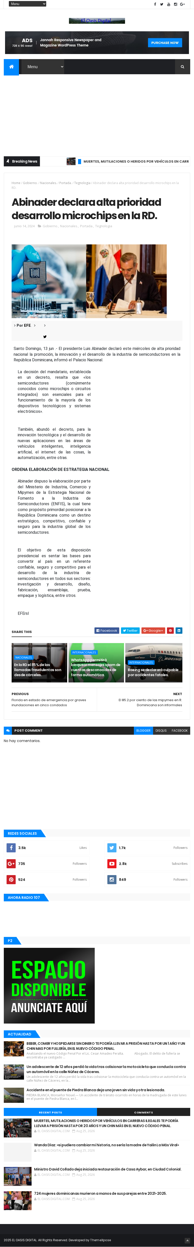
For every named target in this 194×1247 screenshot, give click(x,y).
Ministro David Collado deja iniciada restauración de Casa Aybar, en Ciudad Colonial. (107, 1169)
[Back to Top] (187, 1240)
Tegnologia (82, 183)
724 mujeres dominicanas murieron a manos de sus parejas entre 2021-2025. (100, 1193)
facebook (180, 730)
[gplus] (182, 4)
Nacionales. (48, 183)
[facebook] (155, 4)
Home (16, 183)
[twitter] (162, 4)
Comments (143, 1112)
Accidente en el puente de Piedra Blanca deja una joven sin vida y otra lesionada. (96, 1089)
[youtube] (169, 4)
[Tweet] (43, 337)
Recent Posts (50, 1112)
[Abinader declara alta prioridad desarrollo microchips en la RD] (89, 280)
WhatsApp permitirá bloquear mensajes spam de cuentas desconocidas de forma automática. (95, 667)
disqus (161, 730)
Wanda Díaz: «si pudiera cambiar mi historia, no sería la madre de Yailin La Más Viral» (106, 1145)
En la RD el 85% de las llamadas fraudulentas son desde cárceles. (37, 669)
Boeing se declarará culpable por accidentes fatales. (153, 672)
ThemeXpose (100, 1240)
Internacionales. (84, 652)
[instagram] (175, 4)
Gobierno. (30, 183)
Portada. (65, 183)
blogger (143, 730)
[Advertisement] (97, 112)
